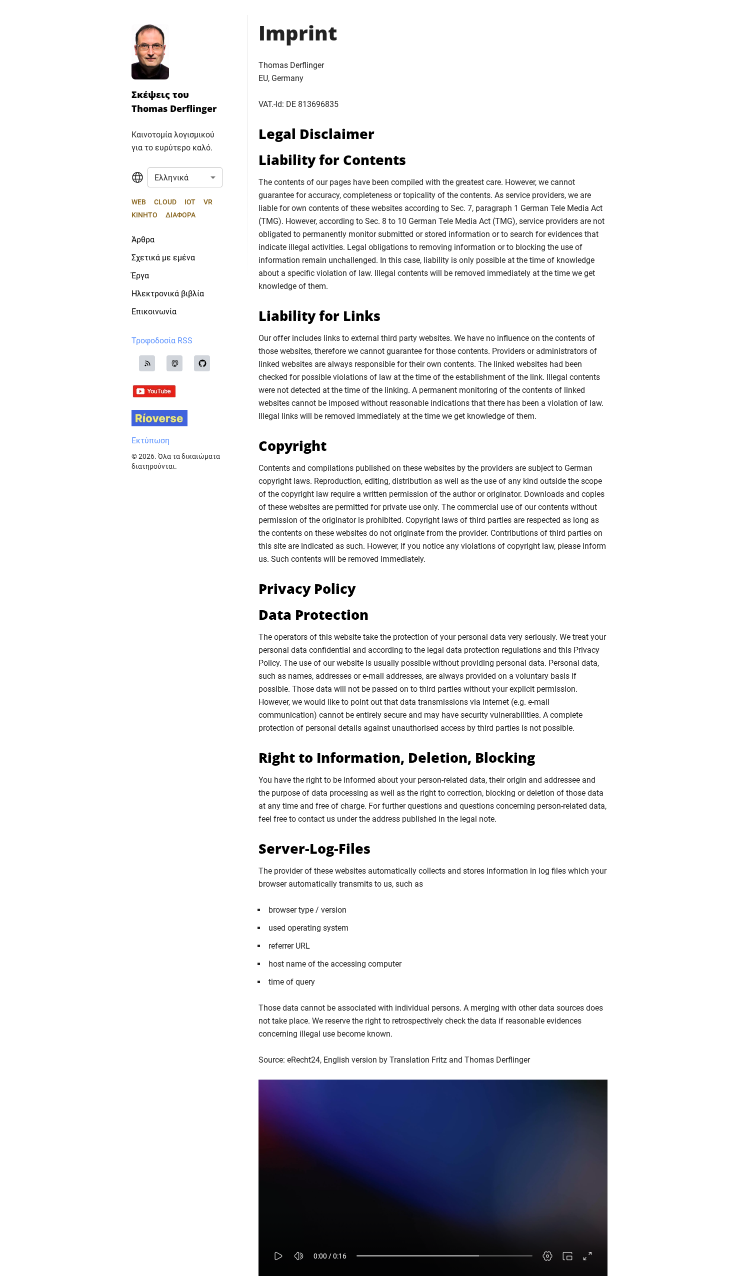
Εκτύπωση (151, 440)
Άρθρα (143, 239)
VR (208, 202)
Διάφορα (181, 215)
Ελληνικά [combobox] (171, 177)
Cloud (165, 202)
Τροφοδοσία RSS (162, 340)
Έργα (140, 275)
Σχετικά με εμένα (163, 257)
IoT (190, 202)
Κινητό (145, 215)
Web (139, 202)
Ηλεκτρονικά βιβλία (168, 293)
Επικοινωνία (154, 311)
